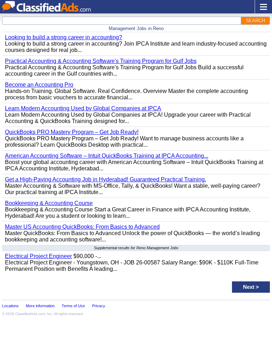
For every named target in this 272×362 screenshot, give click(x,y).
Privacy (98, 306)
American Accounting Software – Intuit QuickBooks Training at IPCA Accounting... (106, 156)
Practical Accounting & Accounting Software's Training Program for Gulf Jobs (101, 61)
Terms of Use (73, 306)
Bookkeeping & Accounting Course (49, 203)
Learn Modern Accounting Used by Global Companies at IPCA (83, 108)
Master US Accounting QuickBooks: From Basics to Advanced (82, 227)
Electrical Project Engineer (38, 256)
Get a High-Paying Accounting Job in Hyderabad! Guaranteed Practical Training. (105, 179)
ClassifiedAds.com (30, 314)
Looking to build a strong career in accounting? (63, 37)
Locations (10, 306)
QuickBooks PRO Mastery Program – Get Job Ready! (71, 132)
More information (40, 306)
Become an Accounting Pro (39, 85)
